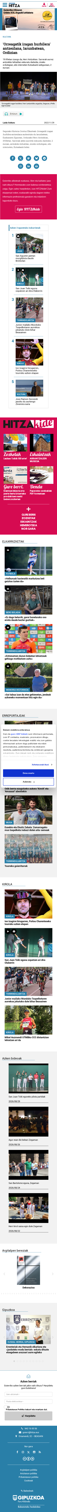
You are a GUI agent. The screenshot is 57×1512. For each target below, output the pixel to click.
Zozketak (28, 518)
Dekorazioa (29, 1287)
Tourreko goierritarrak (16, 866)
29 (53, 123)
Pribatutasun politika (28, 1477)
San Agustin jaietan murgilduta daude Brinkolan (25, 258)
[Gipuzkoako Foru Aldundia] (28, 1501)
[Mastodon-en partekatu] (28, 158)
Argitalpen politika (28, 1470)
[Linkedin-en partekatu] (28, 166)
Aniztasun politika (28, 1473)
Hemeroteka (28, 525)
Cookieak (28, 1480)
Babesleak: (28, 1491)
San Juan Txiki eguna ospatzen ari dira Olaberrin (29, 289)
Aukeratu (27, 782)
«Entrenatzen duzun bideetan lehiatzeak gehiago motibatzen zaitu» (26, 657)
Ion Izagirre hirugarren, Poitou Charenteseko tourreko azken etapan (27, 370)
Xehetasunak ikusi (40, 764)
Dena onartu (28, 773)
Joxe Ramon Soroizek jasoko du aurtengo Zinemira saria (27, 401)
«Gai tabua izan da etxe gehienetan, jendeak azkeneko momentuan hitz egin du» (28, 696)
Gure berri (29, 514)
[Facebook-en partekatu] (12, 158)
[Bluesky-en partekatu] (36, 158)
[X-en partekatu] (20, 158)
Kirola (20, 284)
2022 (46, 123)
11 (50, 123)
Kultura (7, 37)
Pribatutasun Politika (15, 1409)
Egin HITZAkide (28, 209)
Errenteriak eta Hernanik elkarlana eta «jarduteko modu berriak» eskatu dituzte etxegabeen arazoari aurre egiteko (27, 1349)
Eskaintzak (28, 521)
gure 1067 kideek (19, 734)
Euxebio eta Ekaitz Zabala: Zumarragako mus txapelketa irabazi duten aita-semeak (27, 828)
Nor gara (28, 528)
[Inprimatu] (36, 166)
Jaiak (19, 251)
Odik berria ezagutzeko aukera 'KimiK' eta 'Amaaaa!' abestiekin (27, 790)
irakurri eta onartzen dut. (26, 1409)
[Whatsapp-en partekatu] (20, 166)
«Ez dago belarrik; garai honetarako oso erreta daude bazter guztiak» (25, 618)
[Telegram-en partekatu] (44, 158)
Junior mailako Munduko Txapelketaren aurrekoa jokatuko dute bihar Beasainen (28, 328)
